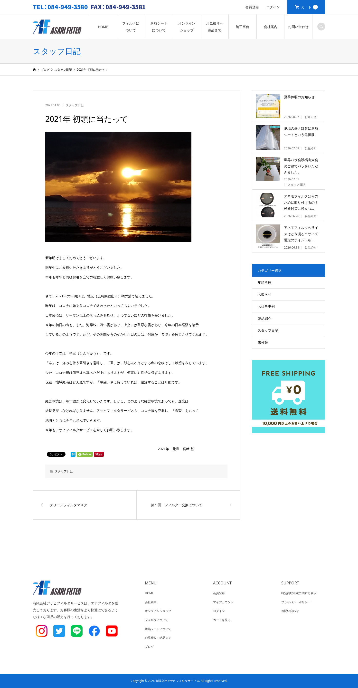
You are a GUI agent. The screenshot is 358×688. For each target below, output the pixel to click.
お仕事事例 (266, 306)
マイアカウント (223, 602)
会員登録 (252, 7)
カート (308, 7)
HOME (103, 26)
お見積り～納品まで (214, 26)
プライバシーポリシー (296, 602)
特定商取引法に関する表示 (298, 593)
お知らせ (264, 294)
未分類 (263, 342)
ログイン (273, 7)
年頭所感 (264, 282)
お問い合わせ (298, 26)
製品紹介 (264, 318)
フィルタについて (130, 26)
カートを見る (222, 620)
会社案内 (270, 26)
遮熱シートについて (158, 26)
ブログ (149, 647)
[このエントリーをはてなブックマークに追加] (73, 454)
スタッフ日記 (75, 105)
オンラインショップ (186, 26)
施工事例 (242, 26)
